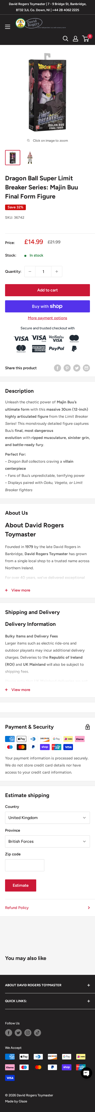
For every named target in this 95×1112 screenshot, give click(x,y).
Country (12, 806)
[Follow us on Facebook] (8, 1032)
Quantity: (13, 271)
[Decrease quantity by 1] (30, 271)
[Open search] (65, 38)
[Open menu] (7, 27)
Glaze (23, 1101)
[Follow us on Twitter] (18, 1032)
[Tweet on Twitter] (76, 368)
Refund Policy (17, 907)
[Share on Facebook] (57, 368)
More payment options (47, 318)
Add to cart (47, 290)
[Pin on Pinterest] (67, 368)
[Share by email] (86, 368)
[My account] (75, 38)
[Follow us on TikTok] (37, 1032)
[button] (86, 1073)
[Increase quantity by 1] (56, 271)
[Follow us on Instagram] (27, 1032)
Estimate (21, 885)
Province (12, 830)
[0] (86, 39)
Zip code (13, 854)
